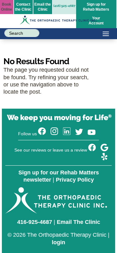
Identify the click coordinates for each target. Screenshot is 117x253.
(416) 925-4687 (64, 6)
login (58, 242)
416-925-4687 (34, 222)
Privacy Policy (75, 180)
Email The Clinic (78, 222)
